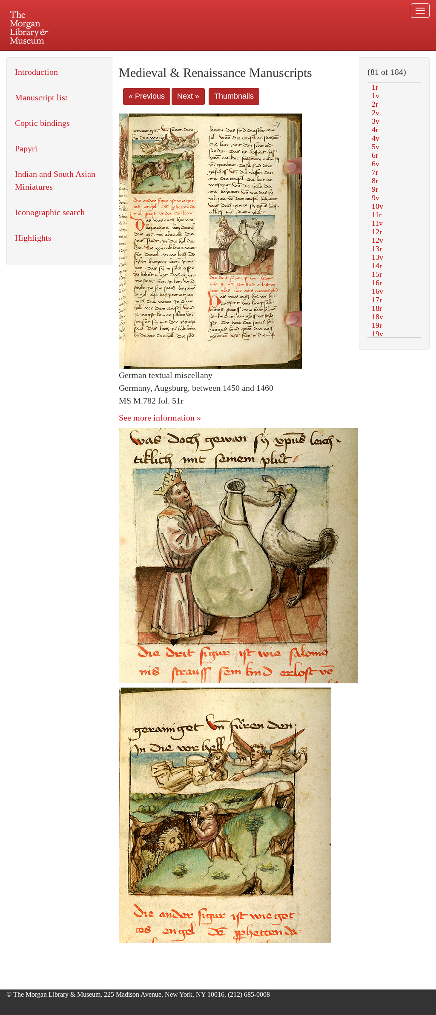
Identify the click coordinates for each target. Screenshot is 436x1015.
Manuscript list (41, 97)
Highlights (33, 237)
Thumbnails (234, 96)
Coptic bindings (42, 123)
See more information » (160, 417)
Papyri (26, 148)
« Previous (147, 96)
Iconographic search (50, 212)
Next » (188, 96)
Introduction (36, 72)
